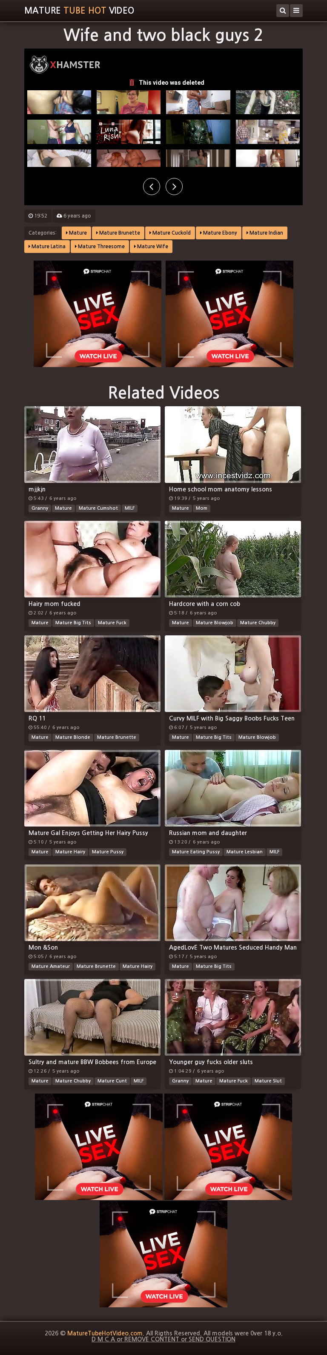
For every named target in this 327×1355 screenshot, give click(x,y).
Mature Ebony (219, 232)
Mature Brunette (119, 232)
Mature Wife (152, 246)
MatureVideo (79, 10)
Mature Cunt (112, 1081)
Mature (77, 232)
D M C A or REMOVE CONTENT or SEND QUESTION (163, 1339)
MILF (130, 508)
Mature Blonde (72, 737)
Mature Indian (265, 232)
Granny (40, 508)
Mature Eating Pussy (196, 852)
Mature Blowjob (214, 622)
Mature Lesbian (245, 852)
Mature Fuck (112, 622)
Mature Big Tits (73, 622)
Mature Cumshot (98, 508)
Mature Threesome (101, 246)
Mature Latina (48, 246)
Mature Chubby (257, 622)
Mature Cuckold (171, 232)
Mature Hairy (70, 852)
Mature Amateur (51, 966)
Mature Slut (268, 1081)
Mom (201, 508)
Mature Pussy (107, 852)
